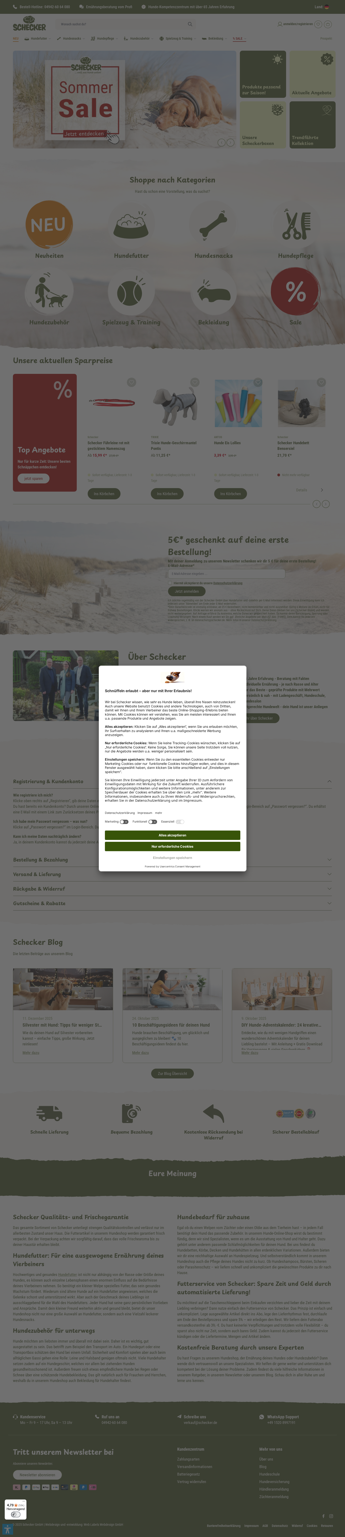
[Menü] (24, 1502)
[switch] (15, 1514)
